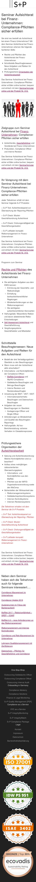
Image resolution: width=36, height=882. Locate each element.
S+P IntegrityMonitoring (18, 713)
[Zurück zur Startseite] (18, 4)
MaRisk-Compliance (15, 376)
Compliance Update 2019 (12, 600)
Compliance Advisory (18, 690)
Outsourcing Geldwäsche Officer (18, 674)
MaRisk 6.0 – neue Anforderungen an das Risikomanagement (17, 621)
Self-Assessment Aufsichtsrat (16, 322)
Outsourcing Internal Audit (18, 682)
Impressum (18, 733)
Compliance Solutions (18, 693)
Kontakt (18, 729)
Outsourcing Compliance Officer (18, 678)
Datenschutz (18, 737)
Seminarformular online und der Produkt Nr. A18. (17, 89)
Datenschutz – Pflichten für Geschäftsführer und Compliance (15, 652)
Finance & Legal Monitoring (18, 697)
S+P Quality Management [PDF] (18, 701)
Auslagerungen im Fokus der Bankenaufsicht (13, 606)
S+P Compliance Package (18, 721)
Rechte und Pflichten (14, 269)
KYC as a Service (18, 709)
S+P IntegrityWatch (18, 717)
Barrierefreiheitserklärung (18, 740)
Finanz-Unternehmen (15, 132)
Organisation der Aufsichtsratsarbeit (18, 73)
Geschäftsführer (24, 143)
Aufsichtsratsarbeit (12, 450)
